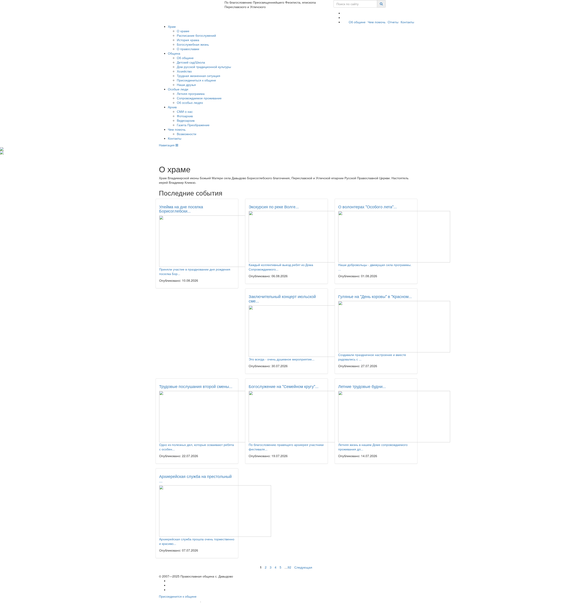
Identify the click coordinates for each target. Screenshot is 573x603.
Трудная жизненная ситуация (198, 75)
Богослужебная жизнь (193, 44)
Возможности (186, 134)
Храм (172, 26)
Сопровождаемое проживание (199, 98)
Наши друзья (186, 84)
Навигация (167, 145)
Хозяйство (184, 71)
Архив (172, 107)
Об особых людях (190, 102)
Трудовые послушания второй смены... (195, 386)
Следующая (303, 567)
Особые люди (178, 89)
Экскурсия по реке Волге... (274, 206)
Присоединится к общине (178, 596)
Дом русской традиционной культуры (204, 66)
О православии (188, 49)
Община (174, 53)
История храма (188, 40)
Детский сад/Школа (191, 62)
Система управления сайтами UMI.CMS (227, 601)
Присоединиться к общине (196, 80)
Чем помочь (376, 22)
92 (289, 567)
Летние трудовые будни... (362, 386)
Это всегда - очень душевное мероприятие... (281, 359)
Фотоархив (185, 116)
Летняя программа (191, 93)
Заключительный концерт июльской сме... (282, 298)
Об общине (357, 22)
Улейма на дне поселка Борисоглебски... (181, 209)
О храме (183, 31)
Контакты (407, 22)
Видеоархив (186, 120)
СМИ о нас (185, 111)
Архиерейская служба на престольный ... (195, 478)
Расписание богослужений (196, 35)
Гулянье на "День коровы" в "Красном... (375, 296)
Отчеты (393, 22)
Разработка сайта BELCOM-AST (179, 601)
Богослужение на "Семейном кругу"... (284, 386)
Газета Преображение (193, 125)
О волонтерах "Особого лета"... (367, 206)
